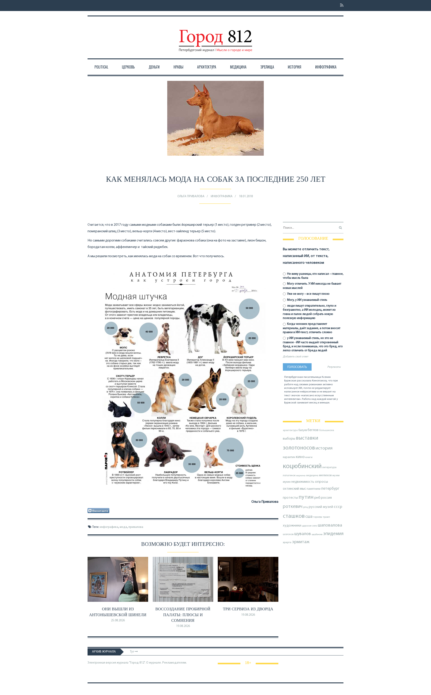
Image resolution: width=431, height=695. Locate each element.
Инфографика (325, 67)
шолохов (288, 534)
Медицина (238, 67)
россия (326, 498)
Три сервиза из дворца (248, 609)
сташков (294, 516)
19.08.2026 (183, 626)
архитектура (290, 430)
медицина (312, 475)
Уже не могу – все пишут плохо (308, 294)
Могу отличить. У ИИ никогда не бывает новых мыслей (312, 286)
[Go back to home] (215, 36)
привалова (135, 527)
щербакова (317, 534)
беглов (313, 430)
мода (123, 527)
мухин (287, 481)
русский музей (321, 507)
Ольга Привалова (191, 196)
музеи (336, 475)
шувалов (302, 534)
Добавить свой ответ (295, 356)
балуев (302, 430)
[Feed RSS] (340, 5)
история (324, 448)
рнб (317, 498)
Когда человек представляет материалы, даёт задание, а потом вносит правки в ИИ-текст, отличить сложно (311, 328)
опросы (321, 482)
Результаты (334, 367)
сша (308, 517)
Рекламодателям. (174, 662)
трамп (326, 517)
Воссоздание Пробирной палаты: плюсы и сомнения (182, 614)
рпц (305, 507)
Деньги (154, 67)
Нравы (178, 67)
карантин (289, 457)
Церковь (128, 67)
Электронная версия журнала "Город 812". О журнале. (125, 662)
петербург (330, 489)
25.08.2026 (118, 620)
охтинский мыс (294, 489)
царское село (309, 526)
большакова (326, 430)
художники (292, 525)
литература (329, 467)
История (294, 67)
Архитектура (206, 67)
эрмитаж (301, 542)
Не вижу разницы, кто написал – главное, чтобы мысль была (313, 276)
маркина (301, 475)
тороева (317, 517)
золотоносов (299, 448)
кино (300, 457)
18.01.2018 (246, 196)
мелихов (325, 475)
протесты (290, 498)
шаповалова (330, 525)
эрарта (287, 542)
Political (101, 67)
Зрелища (267, 67)
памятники (314, 488)
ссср (338, 507)
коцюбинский (302, 466)
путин (306, 497)
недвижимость (302, 482)
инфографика (109, 527)
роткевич (293, 506)
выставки (307, 438)
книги (308, 457)
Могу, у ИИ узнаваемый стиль (306, 300)
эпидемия (333, 533)
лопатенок (289, 475)
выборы (289, 438)
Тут (132, 651)
